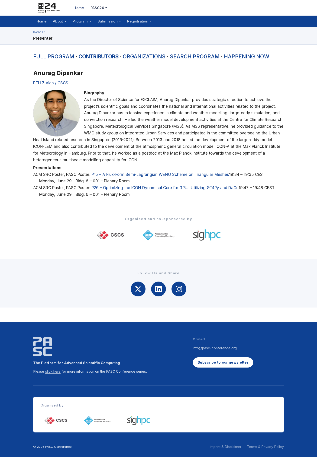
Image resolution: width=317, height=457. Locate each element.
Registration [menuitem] (137, 21)
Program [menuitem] (80, 21)
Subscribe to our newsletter (223, 362)
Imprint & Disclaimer (225, 446)
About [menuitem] (58, 21)
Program (53, 56)
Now (246, 56)
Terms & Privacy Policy (265, 446)
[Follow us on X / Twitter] (138, 289)
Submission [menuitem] (107, 21)
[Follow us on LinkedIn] (158, 289)
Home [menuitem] (79, 8)
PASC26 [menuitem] (97, 8)
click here (53, 371)
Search (195, 56)
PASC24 (39, 32)
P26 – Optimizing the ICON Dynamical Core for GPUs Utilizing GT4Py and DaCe (165, 187)
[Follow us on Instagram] (178, 289)
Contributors (98, 56)
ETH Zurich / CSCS (50, 83)
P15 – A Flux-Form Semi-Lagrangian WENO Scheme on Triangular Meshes (160, 174)
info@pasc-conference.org (215, 348)
